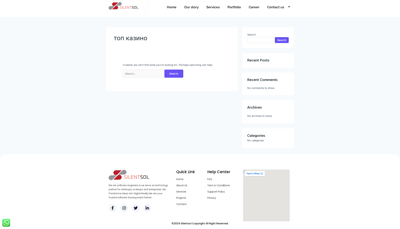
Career (254, 7)
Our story (191, 7)
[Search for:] (143, 73)
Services (213, 7)
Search (251, 34)
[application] (285, 7)
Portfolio (234, 7)
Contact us (275, 7)
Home (171, 7)
